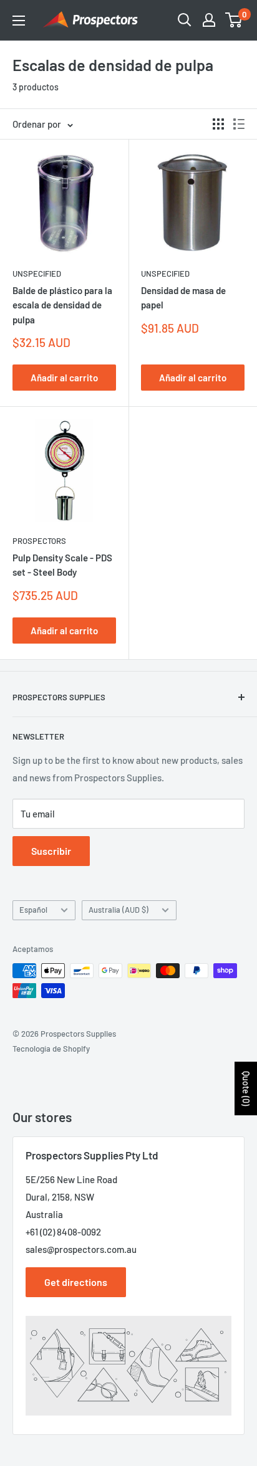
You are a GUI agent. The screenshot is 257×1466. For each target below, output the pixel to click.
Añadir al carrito (64, 377)
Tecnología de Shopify (51, 1049)
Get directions (75, 1282)
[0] (234, 19)
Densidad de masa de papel (183, 297)
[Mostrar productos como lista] (239, 124)
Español (33, 910)
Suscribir (51, 851)
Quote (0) (246, 1088)
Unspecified (36, 273)
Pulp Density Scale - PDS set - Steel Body (62, 565)
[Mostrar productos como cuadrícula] (218, 124)
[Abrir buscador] (185, 20)
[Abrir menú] (18, 21)
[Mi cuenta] (209, 20)
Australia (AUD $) (118, 910)
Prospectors (39, 541)
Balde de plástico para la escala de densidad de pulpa (62, 305)
